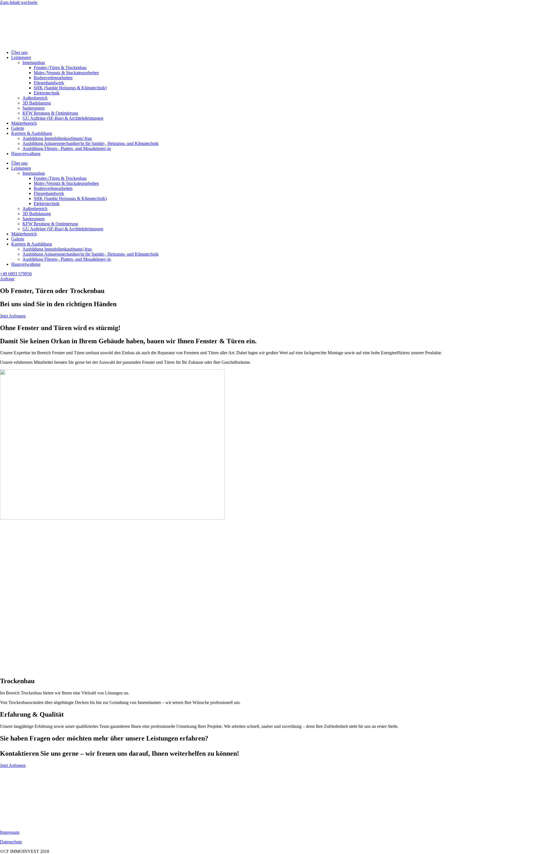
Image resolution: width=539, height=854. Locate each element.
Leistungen (21, 57)
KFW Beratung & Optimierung (50, 113)
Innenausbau (33, 62)
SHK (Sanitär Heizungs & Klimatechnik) (70, 87)
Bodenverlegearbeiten (53, 77)
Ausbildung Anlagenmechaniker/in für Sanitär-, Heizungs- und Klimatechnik (90, 143)
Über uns (19, 52)
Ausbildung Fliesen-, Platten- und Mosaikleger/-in (66, 148)
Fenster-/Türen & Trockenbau (60, 67)
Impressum (9, 832)
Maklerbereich (24, 123)
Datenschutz (11, 841)
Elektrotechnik (47, 92)
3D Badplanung (36, 103)
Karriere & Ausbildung (31, 133)
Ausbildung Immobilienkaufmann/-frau (57, 138)
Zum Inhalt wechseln (18, 2)
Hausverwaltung (25, 153)
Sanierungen (33, 108)
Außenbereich (34, 98)
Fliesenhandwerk (49, 82)
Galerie (17, 128)
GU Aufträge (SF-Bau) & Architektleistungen (62, 118)
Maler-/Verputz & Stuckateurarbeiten (66, 72)
